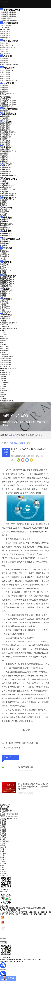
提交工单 (3, 853)
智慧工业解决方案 (7, 280)
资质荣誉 (3, 309)
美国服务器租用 (5, 43)
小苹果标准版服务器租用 (8, 14)
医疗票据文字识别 (7, 134)
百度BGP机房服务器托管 (9, 80)
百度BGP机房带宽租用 (7, 94)
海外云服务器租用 (5, 53)
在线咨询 (3, 943)
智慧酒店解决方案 (7, 278)
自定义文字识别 (5, 140)
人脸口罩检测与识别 (8, 189)
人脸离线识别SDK (7, 185)
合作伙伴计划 (4, 303)
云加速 (2, 268)
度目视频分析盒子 (5, 167)
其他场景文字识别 (5, 144)
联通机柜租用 (4, 61)
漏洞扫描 (4, 241)
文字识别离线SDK (6, 142)
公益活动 (3, 833)
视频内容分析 (4, 150)
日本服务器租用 (5, 51)
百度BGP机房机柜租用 (9, 65)
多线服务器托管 (5, 78)
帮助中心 (3, 331)
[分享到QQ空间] (31, 460)
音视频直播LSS (5, 158)
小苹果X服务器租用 (6, 18)
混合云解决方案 (5, 293)
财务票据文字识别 (5, 138)
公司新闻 (3, 317)
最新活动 (3, 5)
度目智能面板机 (6, 175)
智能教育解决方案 (5, 358)
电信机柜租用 (4, 59)
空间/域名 (8, 97)
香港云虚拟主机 (5, 105)
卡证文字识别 (4, 126)
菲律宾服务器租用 (7, 47)
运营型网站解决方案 (6, 356)
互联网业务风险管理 (6, 224)
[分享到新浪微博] (22, 460)
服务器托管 (9, 68)
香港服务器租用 (6, 45)
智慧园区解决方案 (7, 282)
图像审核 (3, 205)
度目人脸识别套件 (5, 171)
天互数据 (5, 1)
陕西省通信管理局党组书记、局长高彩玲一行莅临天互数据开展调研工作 (33, 787)
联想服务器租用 (5, 36)
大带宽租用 (8, 83)
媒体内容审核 (4, 152)
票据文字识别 (4, 128)
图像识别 (4, 201)
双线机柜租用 (4, 63)
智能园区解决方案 (5, 364)
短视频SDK (3, 160)
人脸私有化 (3, 193)
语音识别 (4, 210)
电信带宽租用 (4, 86)
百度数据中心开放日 (8, 323)
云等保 (4, 222)
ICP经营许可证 (4, 251)
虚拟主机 (3, 103)
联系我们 (3, 307)
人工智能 (3, 118)
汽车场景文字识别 (5, 130)
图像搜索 (3, 203)
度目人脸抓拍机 (5, 173)
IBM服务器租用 (5, 30)
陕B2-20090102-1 (34, 912)
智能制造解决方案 (5, 362)
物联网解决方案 (5, 366)
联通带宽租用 (4, 88)
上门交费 (3, 825)
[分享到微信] (18, 460)
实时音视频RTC (5, 162)
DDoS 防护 (3, 111)
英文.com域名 (4, 99)
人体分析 (4, 183)
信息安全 (3, 855)
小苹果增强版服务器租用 (8, 16)
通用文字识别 (6, 124)
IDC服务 (2, 839)
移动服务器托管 (5, 74)
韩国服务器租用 (5, 49)
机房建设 (3, 116)
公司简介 (3, 865)
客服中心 (3, 851)
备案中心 (3, 857)
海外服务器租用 (10, 41)
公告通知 (31, 435)
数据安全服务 (6, 235)
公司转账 (3, 823)
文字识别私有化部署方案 (8, 132)
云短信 (2, 270)
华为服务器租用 (5, 32)
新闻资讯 (13, 443)
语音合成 (3, 212)
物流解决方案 (6, 286)
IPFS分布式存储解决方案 (8, 368)
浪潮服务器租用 (5, 34)
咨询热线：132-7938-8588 (8, 329)
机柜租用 (7, 56)
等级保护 (3, 220)
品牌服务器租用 (10, 23)
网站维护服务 (4, 350)
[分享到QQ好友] (27, 460)
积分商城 (4, 311)
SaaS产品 (3, 259)
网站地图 (3, 835)
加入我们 (3, 305)
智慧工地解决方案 (7, 284)
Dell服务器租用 (6, 26)
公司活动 (38, 435)
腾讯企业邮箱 (4, 264)
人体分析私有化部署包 (7, 195)
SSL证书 (4, 228)
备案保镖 (4, 257)
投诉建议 (3, 861)
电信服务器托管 (6, 70)
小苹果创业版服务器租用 (8, 12)
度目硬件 (7, 165)
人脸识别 (3, 181)
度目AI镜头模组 (5, 169)
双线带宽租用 (4, 92)
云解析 (2, 266)
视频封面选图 (4, 154)
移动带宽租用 (4, 90)
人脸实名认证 (6, 187)
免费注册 (3, 339)
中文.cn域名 (4, 101)
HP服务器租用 (4, 28)
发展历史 (3, 867)
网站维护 (4, 243)
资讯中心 (3, 319)
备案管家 (4, 255)
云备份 (2, 342)
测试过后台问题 (14, 748)
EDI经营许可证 (4, 253)
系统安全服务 (6, 233)
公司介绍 (3, 301)
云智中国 (3, 321)
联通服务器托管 (5, 72)
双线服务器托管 (5, 76)
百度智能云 (3, 843)
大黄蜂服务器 (6, 38)
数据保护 (3, 245)
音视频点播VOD (5, 156)
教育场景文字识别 (5, 136)
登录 (1, 337)
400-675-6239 (4, 940)
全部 (10, 435)
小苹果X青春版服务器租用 (8, 20)
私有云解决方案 (5, 291)
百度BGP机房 (4, 841)
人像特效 (4, 191)
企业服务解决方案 (5, 360)
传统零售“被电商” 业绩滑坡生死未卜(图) (23, 743)
